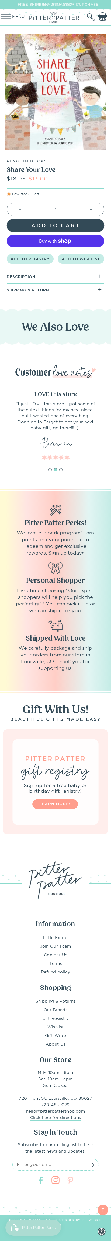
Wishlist (55, 1027)
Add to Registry (30, 259)
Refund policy (55, 972)
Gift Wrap (55, 1035)
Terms (55, 963)
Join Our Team (55, 946)
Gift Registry (55, 1018)
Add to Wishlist (81, 259)
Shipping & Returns (55, 1001)
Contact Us (55, 955)
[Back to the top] (103, 1210)
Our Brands (55, 1010)
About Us (55, 1044)
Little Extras (55, 938)
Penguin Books (27, 161)
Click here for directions (55, 1118)
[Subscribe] (90, 1165)
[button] (91, 17)
